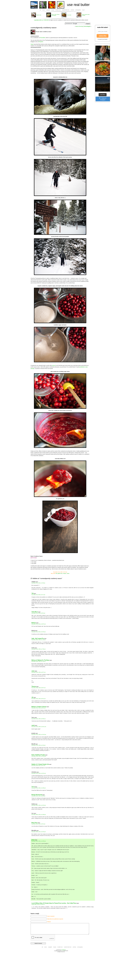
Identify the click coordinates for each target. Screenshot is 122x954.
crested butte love (65, 9)
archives (72, 9)
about (43, 9)
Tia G (33, 786)
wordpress (63, 949)
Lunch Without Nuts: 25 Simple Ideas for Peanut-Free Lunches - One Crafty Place (54, 903)
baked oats (39, 14)
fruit (56, 573)
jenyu (33, 839)
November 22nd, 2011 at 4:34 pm (38, 745)
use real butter (78, 5)
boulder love (58, 9)
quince (53, 365)
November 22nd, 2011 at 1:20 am (38, 639)
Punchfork (42, 37)
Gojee (32, 44)
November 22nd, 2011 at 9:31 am (38, 698)
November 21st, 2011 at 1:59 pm (38, 582)
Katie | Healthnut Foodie (38, 755)
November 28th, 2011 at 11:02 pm (39, 831)
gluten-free (60, 573)
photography (78, 9)
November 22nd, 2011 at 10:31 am (39, 726)
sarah (33, 725)
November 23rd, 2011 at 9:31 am (38, 765)
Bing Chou (34, 822)
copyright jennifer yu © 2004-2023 (41, 19)
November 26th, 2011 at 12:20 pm (39, 805)
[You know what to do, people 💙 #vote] (102, 53)
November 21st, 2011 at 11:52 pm (39, 631)
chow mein (69, 14)
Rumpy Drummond (37, 794)
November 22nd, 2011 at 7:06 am (38, 649)
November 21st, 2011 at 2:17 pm (38, 594)
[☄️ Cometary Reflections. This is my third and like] (102, 84)
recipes (52, 9)
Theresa (34, 686)
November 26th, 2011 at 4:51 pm (38, 823)
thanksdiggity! (87, 26)
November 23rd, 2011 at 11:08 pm (39, 787)
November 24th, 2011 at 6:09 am (38, 795)
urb (40, 9)
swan (33, 671)
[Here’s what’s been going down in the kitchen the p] (102, 68)
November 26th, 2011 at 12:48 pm (39, 814)
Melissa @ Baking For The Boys (40, 660)
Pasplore (41, 41)
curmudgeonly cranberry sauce (43, 28)
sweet (68, 573)
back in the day (79, 26)
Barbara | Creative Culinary (39, 706)
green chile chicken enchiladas (56, 15)
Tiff (32, 593)
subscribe (102, 36)
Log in (83, 9)
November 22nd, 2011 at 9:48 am (38, 718)
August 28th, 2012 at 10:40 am (38, 904)
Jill (32, 697)
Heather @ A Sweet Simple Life (40, 764)
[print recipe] (34, 557)
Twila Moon (35, 612)
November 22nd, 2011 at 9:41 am (38, 707)
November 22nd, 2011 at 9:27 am (38, 672)
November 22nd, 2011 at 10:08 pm (39, 756)
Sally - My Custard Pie (38, 638)
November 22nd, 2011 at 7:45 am (38, 661)
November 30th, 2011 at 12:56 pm (39, 841)
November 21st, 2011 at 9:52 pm (38, 613)
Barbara (34, 622)
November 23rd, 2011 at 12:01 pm (39, 773)
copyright (48, 9)
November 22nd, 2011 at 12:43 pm (39, 734)
